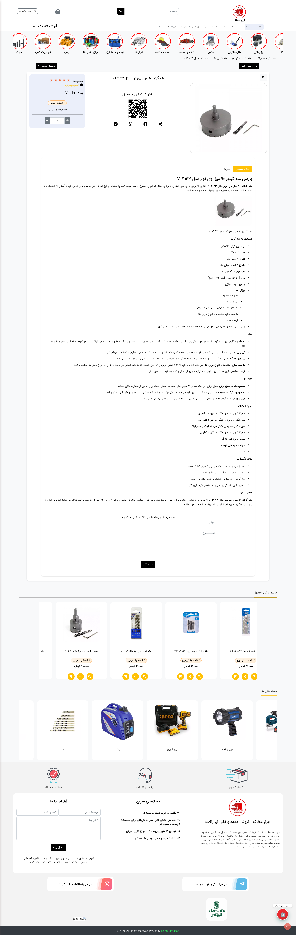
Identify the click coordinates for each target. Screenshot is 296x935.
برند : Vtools (74, 93)
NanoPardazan (170, 931)
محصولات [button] (252, 27)
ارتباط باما (224, 27)
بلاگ (205, 27)
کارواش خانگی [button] (179, 27)
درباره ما (213, 27)
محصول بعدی (49, 66)
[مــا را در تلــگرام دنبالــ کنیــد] (238, 885)
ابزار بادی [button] (164, 27)
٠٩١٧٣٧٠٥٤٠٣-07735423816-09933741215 (54, 862)
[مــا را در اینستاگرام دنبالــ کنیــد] (103, 885)
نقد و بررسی (242, 169)
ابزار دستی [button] (195, 27)
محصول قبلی (247, 66)
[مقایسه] (263, 77)
